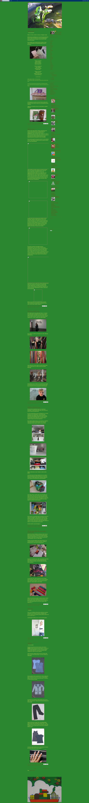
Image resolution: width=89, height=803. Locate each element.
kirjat (51, 49)
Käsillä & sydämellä (54, 212)
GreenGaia (51, 83)
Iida (56, 31)
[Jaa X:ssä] (45, 123)
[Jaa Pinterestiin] (47, 123)
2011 (52, 73)
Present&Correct (52, 91)
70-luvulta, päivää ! (54, 120)
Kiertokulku (52, 87)
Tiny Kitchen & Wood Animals (55, 105)
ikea (50, 44)
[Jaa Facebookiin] (46, 123)
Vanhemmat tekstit (46, 768)
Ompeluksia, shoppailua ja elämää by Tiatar (55, 158)
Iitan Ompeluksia (54, 164)
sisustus (51, 64)
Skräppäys (51, 65)
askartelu (51, 41)
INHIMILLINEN (57, 197)
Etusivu (35, 768)
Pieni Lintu (53, 98)
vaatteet (39, 765)
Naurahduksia (53, 213)
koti (33, 605)
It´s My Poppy (53, 209)
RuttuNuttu (53, 167)
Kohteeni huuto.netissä (53, 88)
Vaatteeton (30, 643)
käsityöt (35, 605)
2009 (52, 79)
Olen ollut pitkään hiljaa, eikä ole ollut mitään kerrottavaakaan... (37, 532)
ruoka (51, 62)
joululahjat (34, 124)
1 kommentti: (39, 525)
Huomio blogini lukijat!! (54, 165)
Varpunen (52, 133)
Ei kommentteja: (40, 123)
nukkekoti (51, 57)
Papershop (51, 90)
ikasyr (52, 208)
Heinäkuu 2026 (57, 99)
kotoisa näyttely (57, 115)
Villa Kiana (53, 137)
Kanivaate (52, 193)
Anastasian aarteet (54, 174)
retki (38, 403)
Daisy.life (52, 204)
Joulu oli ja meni (31, 31)
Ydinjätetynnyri (53, 180)
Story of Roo (57, 138)
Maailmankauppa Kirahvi (53, 89)
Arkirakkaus (53, 127)
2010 (52, 77)
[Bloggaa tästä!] (44, 123)
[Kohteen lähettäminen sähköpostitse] (43, 123)
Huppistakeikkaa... (53, 194)
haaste (51, 43)
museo (35, 403)
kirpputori (51, 50)
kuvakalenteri (53, 205)
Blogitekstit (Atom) (32, 770)
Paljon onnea (30, 608)
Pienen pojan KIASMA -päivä (33, 311)
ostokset (39, 124)
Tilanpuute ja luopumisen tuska (34, 407)
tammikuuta (54, 74)
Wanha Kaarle (52, 94)
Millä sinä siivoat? (31, 129)
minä (33, 403)
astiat (51, 42)
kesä (51, 48)
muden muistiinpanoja (54, 196)
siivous (51, 63)
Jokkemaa (52, 114)
